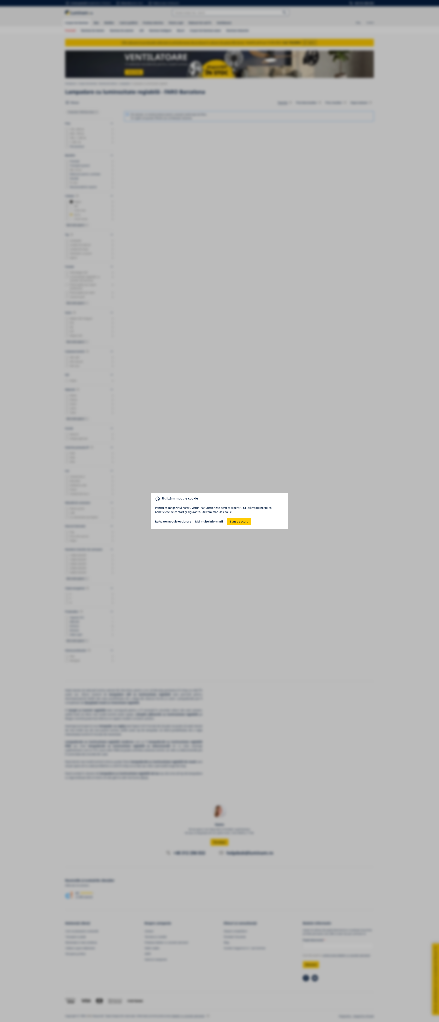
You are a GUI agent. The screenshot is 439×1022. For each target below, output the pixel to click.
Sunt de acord (239, 521)
